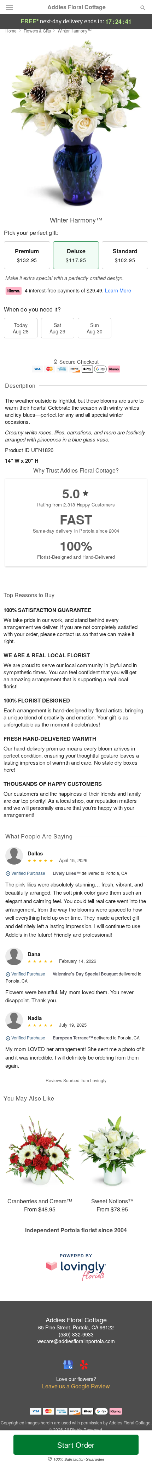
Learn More (118, 290)
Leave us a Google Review (76, 1386)
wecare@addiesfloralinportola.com (76, 1341)
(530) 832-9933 (76, 1334)
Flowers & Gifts (37, 31)
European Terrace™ (73, 1037)
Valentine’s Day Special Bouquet (85, 974)
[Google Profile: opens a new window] (68, 1365)
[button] (137, 1449)
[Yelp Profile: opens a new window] (84, 1365)
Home (11, 31)
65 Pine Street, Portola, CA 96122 (76, 1327)
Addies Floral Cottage (76, 7)
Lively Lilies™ (67, 873)
